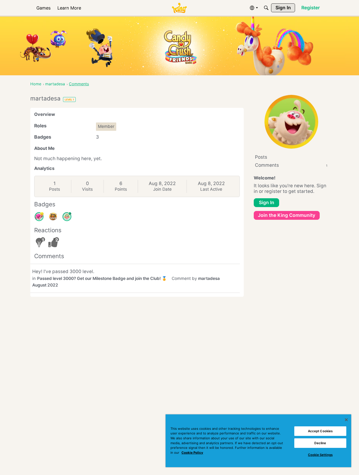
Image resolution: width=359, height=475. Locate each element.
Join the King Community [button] (286, 215)
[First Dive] (67, 216)
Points (121, 189)
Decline (320, 443)
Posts (54, 189)
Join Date (162, 189)
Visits (87, 189)
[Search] (266, 7)
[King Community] (179, 8)
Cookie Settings (320, 455)
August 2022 (45, 285)
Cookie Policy (192, 452)
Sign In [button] (266, 202)
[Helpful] (39, 216)
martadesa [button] (209, 278)
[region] (258, 440)
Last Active (211, 189)
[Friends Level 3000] (53, 216)
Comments (291, 165)
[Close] (346, 419)
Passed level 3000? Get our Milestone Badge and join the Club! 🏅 (102, 278)
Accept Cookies (320, 431)
